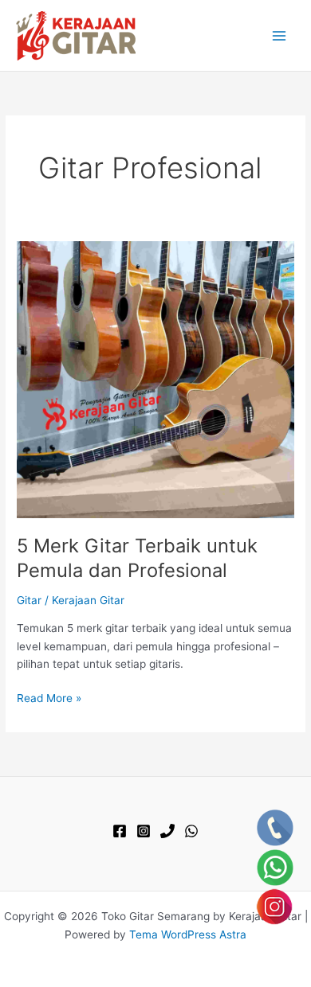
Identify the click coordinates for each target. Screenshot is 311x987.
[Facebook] (119, 831)
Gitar (29, 600)
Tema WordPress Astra (187, 934)
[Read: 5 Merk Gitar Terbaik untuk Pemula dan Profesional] (155, 378)
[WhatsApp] (191, 831)
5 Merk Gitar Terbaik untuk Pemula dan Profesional (137, 558)
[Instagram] (143, 831)
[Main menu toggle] (279, 35)
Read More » (49, 699)
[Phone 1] (167, 831)
